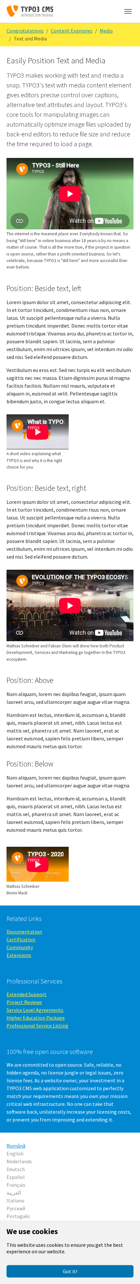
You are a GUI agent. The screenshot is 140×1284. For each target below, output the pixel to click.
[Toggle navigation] (127, 11)
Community (20, 947)
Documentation (24, 931)
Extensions (19, 955)
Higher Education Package (36, 1017)
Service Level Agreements (35, 1010)
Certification (21, 939)
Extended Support (27, 994)
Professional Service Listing (37, 1025)
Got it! (70, 1271)
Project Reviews (24, 1002)
